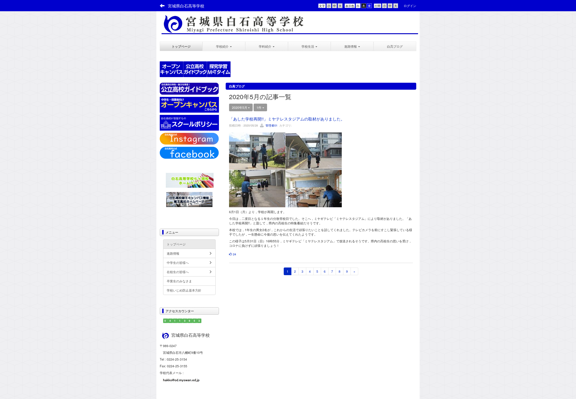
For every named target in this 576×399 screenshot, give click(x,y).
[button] (224, 46)
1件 (259, 107)
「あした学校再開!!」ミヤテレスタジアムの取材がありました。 (287, 119)
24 (234, 254)
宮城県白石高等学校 (186, 6)
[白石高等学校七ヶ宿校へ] (189, 179)
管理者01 (271, 125)
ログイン (410, 5)
